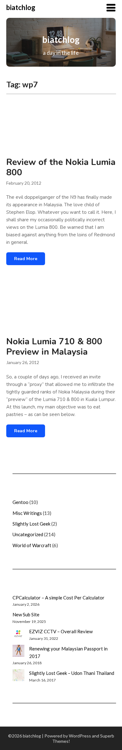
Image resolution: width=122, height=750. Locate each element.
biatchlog (20, 7)
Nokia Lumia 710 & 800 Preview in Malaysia (54, 347)
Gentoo (20, 502)
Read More (25, 259)
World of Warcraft (32, 545)
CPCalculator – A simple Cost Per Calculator (58, 597)
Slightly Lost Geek (31, 524)
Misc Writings (27, 513)
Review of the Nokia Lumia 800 (60, 167)
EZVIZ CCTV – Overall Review (61, 631)
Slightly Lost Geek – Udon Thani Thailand (71, 673)
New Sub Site (26, 614)
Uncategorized (28, 534)
